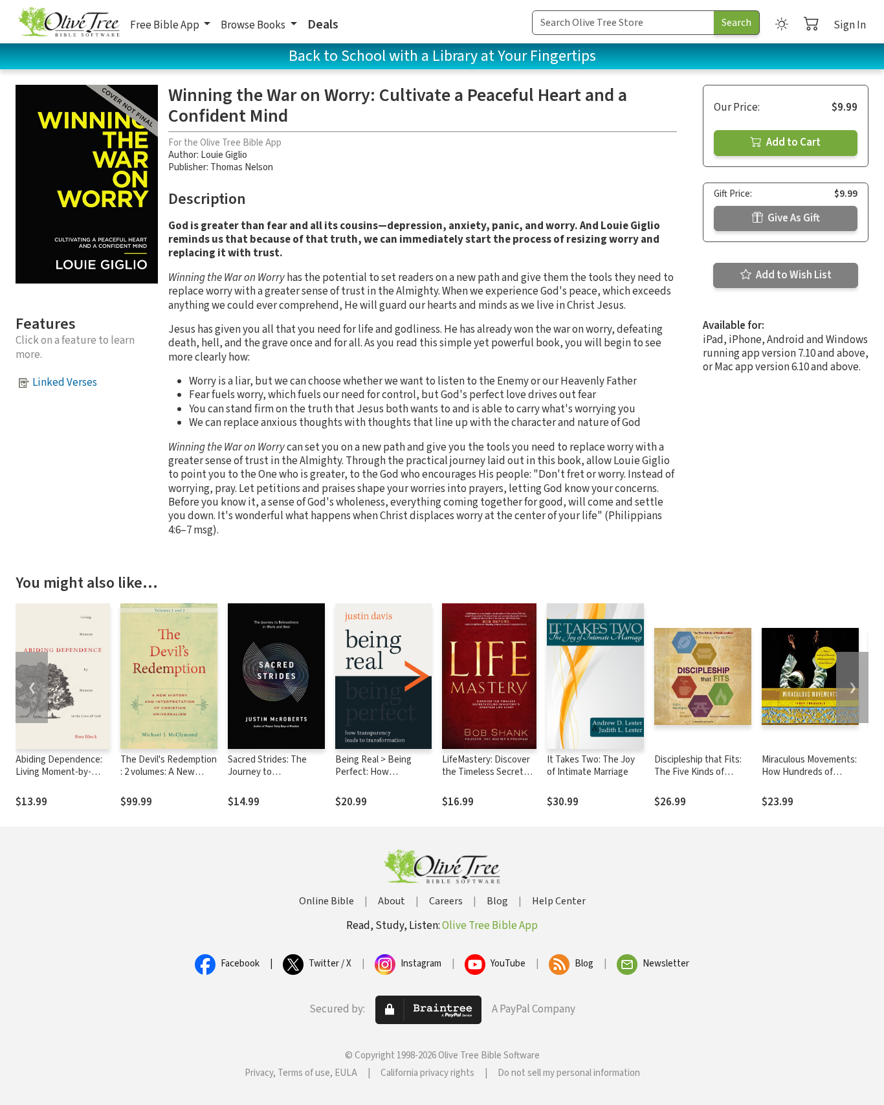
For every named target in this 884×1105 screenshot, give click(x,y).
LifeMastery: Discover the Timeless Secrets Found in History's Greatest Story (486, 778)
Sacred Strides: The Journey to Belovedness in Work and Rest (270, 778)
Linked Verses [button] (64, 382)
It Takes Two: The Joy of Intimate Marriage (591, 766)
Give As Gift (793, 218)
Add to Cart (792, 142)
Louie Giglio (224, 155)
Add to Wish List (793, 275)
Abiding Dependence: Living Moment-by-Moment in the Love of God (61, 778)
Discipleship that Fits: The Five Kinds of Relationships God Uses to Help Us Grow (702, 778)
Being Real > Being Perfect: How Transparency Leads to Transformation (381, 778)
